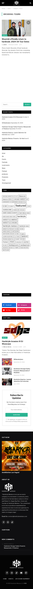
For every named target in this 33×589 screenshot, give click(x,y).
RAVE (12, 242)
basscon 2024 (7, 199)
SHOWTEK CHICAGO (8, 247)
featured (20, 205)
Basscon (22, 196)
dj (25, 202)
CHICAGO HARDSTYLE (21, 199)
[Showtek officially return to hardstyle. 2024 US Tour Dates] (16, 28)
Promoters (5, 177)
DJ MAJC (11, 206)
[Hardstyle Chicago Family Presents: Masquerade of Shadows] (7, 371)
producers (5, 174)
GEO (29, 206)
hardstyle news (24, 226)
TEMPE (16, 247)
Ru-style (5, 245)
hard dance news (24, 213)
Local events (6, 165)
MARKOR (24, 236)
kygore (23, 233)
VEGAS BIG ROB (24, 247)
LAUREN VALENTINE (8, 236)
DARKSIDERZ (6, 202)
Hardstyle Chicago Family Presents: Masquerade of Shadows (22, 370)
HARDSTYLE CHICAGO (10, 222)
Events (5, 35)
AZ (16, 196)
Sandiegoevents (14, 245)
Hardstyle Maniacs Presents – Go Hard (13, 138)
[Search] (30, 3)
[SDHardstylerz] (7, 361)
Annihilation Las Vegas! (10, 472)
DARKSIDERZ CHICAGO (17, 202)
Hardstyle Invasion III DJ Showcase (12, 117)
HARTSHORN (15, 231)
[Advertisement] (16, 82)
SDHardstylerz (6, 123)
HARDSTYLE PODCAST (8, 229)
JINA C (17, 233)
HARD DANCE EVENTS (10, 213)
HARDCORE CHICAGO (19, 210)
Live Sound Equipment (22, 578)
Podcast (4, 171)
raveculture (19, 242)
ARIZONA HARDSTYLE (8, 196)
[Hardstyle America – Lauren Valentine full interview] (7, 381)
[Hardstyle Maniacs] (16, 3)
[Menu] (3, 3)
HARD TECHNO (20, 229)
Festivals (4, 162)
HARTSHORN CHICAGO (8, 233)
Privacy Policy (17, 421)
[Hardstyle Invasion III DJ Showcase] (16, 330)
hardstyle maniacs (10, 226)
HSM (25, 583)
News (3, 168)
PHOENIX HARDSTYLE (8, 239)
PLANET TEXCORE (20, 239)
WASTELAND (6, 250)
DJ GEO (5, 206)
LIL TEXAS (17, 236)
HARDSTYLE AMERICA (10, 219)
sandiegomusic (25, 245)
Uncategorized (6, 183)
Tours (3, 180)
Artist (3, 153)
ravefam (26, 242)
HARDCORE (7, 210)
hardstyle (21, 216)
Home (5, 578)
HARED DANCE (6, 231)
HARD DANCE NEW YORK (9, 216)
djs (3, 156)
